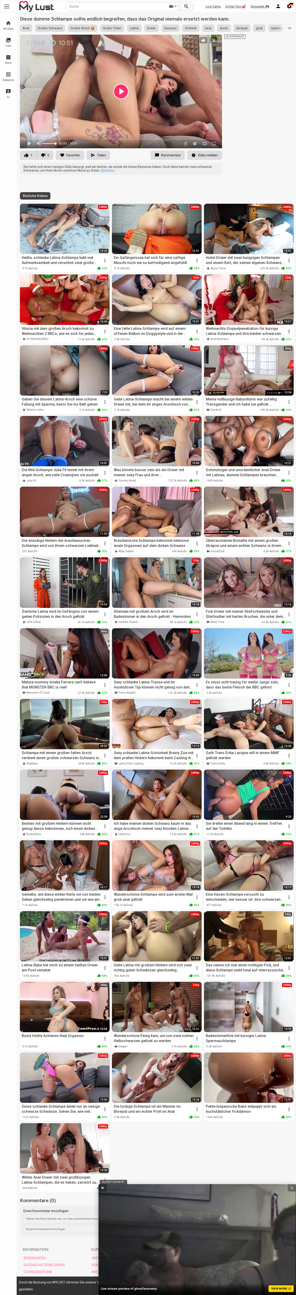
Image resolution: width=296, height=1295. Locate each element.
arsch (224, 28)
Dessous (170, 28)
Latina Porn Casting (130, 763)
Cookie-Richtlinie (38, 1272)
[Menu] (278, 6)
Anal (26, 28)
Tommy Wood (127, 480)
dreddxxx (32, 763)
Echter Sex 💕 (235, 6)
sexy (208, 28)
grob (259, 28)
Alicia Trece (218, 268)
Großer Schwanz (50, 28)
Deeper (122, 1046)
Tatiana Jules (35, 409)
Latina (134, 28)
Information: (36, 1250)
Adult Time (217, 622)
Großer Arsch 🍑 (83, 28)
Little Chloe (33, 622)
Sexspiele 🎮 (259, 6)
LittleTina (124, 834)
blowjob (242, 28)
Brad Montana (219, 339)
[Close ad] (292, 1188)
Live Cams (213, 6)
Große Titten (112, 28)
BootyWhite (33, 834)
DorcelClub (217, 551)
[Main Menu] (6, 6)
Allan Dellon (126, 551)
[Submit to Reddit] (203, 40)
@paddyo (108, 170)
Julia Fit (31, 480)
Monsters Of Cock (37, 692)
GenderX (216, 409)
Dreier (151, 28)
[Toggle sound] (103, 1188)
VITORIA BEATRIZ (37, 339)
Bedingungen (35, 1258)
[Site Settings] (289, 6)
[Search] (186, 6)
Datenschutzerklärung (44, 1265)
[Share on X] (213, 40)
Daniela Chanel (128, 622)
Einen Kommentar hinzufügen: (46, 1211)
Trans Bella (217, 763)
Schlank (191, 28)
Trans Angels (127, 692)
